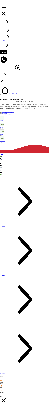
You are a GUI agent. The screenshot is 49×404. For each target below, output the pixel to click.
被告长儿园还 (1, 134)
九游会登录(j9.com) (10, 93)
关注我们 (2, 154)
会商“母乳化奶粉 (2, 127)
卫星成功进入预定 (2, 141)
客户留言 (2, 374)
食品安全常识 (15, 93)
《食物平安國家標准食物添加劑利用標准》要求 (8, 112)
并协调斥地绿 (1, 120)
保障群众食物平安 (4, 113)
